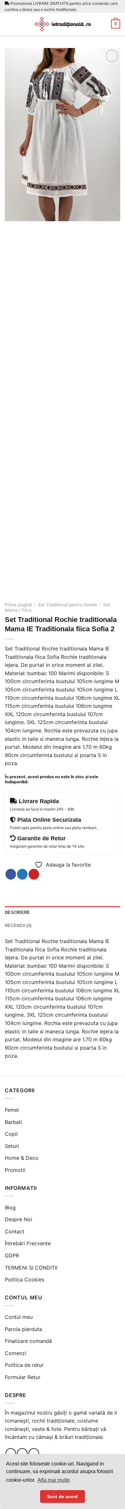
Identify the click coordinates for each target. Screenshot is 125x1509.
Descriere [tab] (17, 912)
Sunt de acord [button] (62, 1496)
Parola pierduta (23, 1329)
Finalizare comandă (28, 1341)
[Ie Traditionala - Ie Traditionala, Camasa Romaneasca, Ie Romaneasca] (62, 24)
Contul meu (19, 1317)
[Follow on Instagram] (22, 1453)
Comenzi (15, 1353)
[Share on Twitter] (22, 874)
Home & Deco (21, 1158)
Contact (14, 1231)
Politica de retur (24, 1365)
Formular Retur (22, 1377)
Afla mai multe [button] (54, 1480)
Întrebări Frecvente (28, 1243)
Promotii (15, 1170)
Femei (12, 1110)
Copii (11, 1134)
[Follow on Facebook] (10, 1453)
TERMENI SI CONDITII (31, 1267)
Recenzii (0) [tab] (18, 925)
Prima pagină (18, 604)
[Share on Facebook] (10, 874)
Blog (10, 1207)
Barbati (13, 1122)
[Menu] (9, 24)
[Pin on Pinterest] (34, 874)
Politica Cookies (24, 1279)
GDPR (12, 1255)
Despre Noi (18, 1219)
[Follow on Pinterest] (34, 1453)
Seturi (12, 1146)
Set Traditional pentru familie (67, 604)
